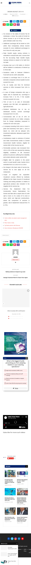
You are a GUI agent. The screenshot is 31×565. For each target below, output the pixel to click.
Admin (5, 14)
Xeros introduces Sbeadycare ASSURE (13, 228)
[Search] (29, 3)
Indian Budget (5, 235)
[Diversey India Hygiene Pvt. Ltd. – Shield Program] (22, 473)
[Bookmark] (28, 290)
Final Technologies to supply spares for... (12, 555)
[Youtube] (22, 538)
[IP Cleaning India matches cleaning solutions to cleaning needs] (10, 473)
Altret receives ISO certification (16, 311)
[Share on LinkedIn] (17, 21)
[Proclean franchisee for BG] (4, 548)
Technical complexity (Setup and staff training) (14, 374)
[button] (3, 303)
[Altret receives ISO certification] (16, 298)
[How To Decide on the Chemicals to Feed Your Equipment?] (10, 511)
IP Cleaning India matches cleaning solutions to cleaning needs (9, 481)
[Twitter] (12, 538)
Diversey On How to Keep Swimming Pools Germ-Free (10, 499)
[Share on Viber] (18, 24)
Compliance (19, 549)
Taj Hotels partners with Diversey (12, 225)
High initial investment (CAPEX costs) (14, 370)
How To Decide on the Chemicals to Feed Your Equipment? (10, 519)
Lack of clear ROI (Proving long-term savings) (16, 383)
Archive (8, 466)
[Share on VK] (21, 21)
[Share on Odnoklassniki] (24, 21)
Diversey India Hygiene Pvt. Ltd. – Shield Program (22, 481)
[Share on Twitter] (14, 21)
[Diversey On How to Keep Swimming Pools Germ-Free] (10, 491)
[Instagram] (15, 538)
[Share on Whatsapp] (7, 24)
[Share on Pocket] (14, 24)
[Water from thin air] (4, 562)
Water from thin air (12, 561)
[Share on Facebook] (11, 21)
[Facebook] (8, 538)
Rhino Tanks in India (9, 222)
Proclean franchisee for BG (12, 548)
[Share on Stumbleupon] (4, 24)
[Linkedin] (19, 538)
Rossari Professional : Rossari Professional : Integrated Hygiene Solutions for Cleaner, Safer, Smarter (22, 500)
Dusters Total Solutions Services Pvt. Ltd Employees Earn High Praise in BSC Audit (22, 519)
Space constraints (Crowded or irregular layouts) (15, 379)
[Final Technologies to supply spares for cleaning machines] (4, 554)
